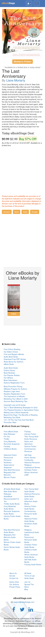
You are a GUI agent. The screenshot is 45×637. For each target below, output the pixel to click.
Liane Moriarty (15, 80)
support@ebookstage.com (24, 602)
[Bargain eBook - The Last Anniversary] (22, 34)
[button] (7, 212)
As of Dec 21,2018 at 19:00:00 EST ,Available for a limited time (22, 144)
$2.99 (19, 138)
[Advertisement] (22, 170)
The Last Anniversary (14, 73)
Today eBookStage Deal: (18, 133)
